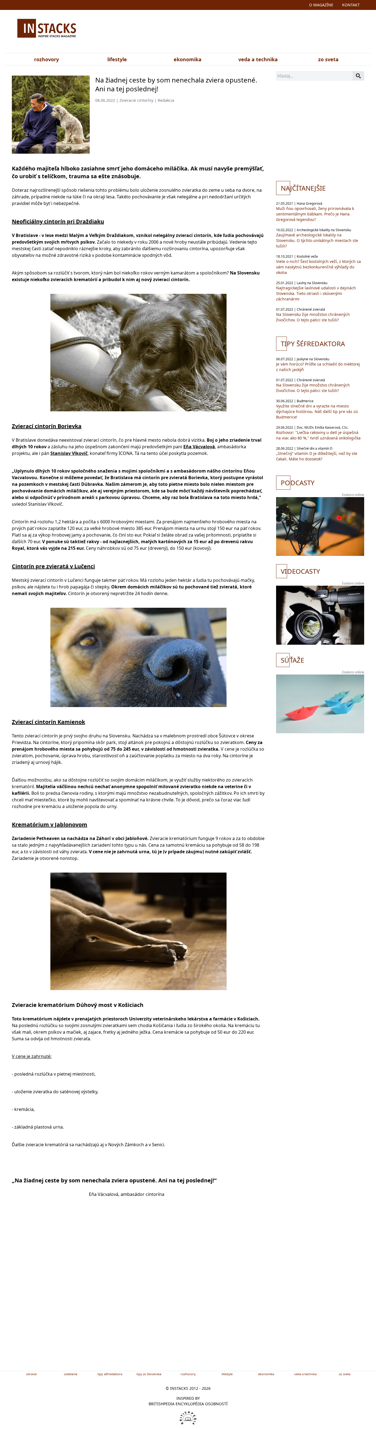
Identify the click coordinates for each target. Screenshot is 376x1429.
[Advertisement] (242, 32)
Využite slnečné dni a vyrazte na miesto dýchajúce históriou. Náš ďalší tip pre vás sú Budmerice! (317, 411)
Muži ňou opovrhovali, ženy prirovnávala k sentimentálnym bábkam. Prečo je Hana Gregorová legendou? (315, 214)
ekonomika (187, 59)
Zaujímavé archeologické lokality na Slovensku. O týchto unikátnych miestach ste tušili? (317, 240)
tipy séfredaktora (109, 1374)
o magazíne (321, 4)
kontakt (351, 4)
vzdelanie (70, 1374)
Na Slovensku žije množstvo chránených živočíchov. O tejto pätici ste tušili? (313, 317)
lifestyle (117, 59)
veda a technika (258, 59)
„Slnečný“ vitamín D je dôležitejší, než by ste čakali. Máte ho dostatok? (316, 456)
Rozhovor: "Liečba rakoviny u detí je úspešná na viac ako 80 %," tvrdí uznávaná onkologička (318, 435)
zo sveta (328, 59)
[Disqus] (138, 1293)
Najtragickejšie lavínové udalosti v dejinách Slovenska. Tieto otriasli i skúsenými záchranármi (316, 293)
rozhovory (46, 59)
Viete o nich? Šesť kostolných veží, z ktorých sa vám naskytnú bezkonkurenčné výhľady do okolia (318, 267)
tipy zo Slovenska (149, 1374)
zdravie (31, 1374)
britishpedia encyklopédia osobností (188, 1403)
